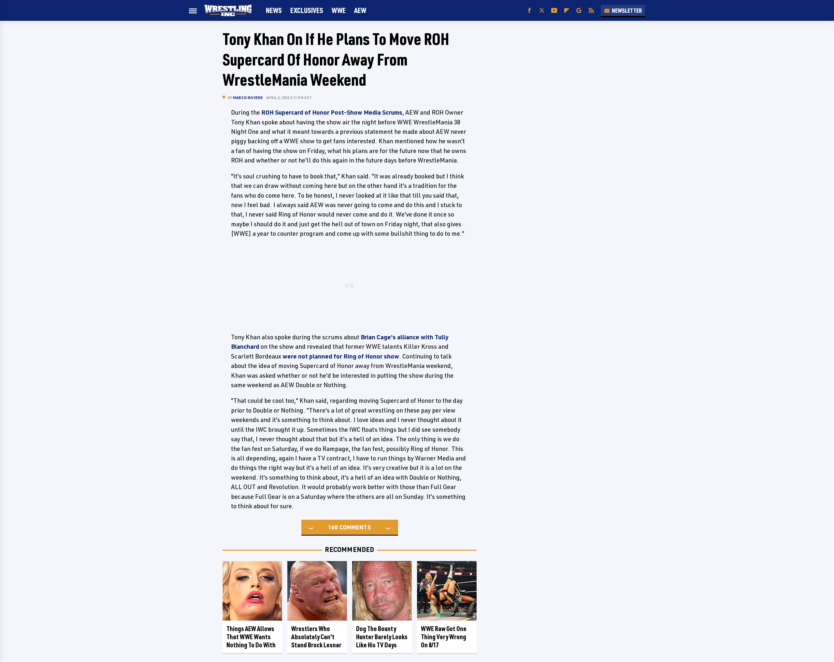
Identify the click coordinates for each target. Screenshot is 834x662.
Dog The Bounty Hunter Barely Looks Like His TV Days (382, 637)
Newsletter (627, 10)
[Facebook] (529, 10)
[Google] (579, 10)
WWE (339, 10)
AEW (360, 10)
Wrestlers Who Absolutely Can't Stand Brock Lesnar (316, 637)
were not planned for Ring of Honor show (340, 356)
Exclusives (306, 10)
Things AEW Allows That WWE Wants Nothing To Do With (251, 637)
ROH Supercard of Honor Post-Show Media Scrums (331, 112)
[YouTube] (554, 10)
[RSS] (591, 10)
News (274, 10)
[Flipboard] (566, 10)
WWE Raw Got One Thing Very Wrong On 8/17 (444, 637)
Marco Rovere (248, 97)
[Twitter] (542, 10)
